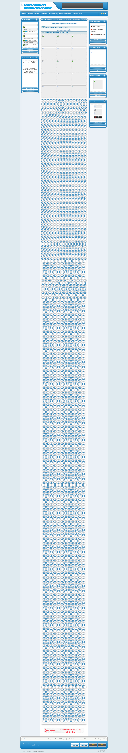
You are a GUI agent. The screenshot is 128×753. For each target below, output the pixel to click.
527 (73, 183)
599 (64, 195)
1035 (48, 268)
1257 (83, 309)
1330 (44, 326)
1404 (51, 341)
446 (55, 170)
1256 (80, 309)
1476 (51, 355)
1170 (81, 292)
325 (52, 151)
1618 (44, 385)
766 (70, 222)
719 (64, 214)
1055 (76, 270)
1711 (76, 402)
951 (85, 251)
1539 (62, 368)
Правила (36, 13)
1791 (62, 419)
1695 (62, 399)
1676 (80, 394)
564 (48, 190)
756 (85, 219)
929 (64, 248)
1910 (59, 443)
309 (48, 148)
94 (79, 112)
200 (82, 129)
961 (70, 253)
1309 (55, 321)
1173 (46, 295)
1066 (73, 273)
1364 (80, 331)
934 (79, 248)
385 (52, 161)
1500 (51, 360)
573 (76, 190)
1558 (44, 372)
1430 (58, 346)
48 (85, 105)
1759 (76, 411)
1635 (62, 387)
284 (64, 144)
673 (61, 207)
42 (68, 105)
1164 (60, 292)
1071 (48, 275)
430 (52, 168)
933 (76, 248)
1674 (73, 394)
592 (42, 195)
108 (76, 114)
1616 (80, 382)
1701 (83, 399)
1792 (66, 419)
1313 (69, 321)
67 (48, 110)
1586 (58, 377)
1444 (66, 348)
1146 (43, 290)
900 (66, 243)
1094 (43, 280)
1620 (51, 385)
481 (70, 175)
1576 (66, 375)
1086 (58, 278)
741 (85, 217)
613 (61, 197)
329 (64, 151)
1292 (80, 316)
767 (73, 222)
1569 (83, 372)
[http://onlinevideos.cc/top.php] (98, 117)
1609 (55, 382)
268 (61, 141)
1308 (51, 321)
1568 (80, 372)
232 (42, 136)
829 (79, 231)
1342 (44, 329)
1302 (73, 319)
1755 (62, 411)
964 (79, 253)
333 (76, 151)
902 (72, 243)
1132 (85, 285)
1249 (55, 309)
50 (45, 107)
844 (79, 234)
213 (76, 131)
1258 (44, 312)
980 (82, 256)
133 (61, 119)
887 (73, 241)
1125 (60, 285)
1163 (57, 292)
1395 (62, 338)
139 (79, 119)
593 (45, 195)
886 (70, 241)
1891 (76, 438)
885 (67, 241)
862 (42, 239)
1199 (48, 299)
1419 (62, 343)
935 (82, 248)
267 (58, 141)
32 (85, 102)
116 (54, 117)
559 (79, 187)
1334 (58, 326)
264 (48, 141)
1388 (80, 336)
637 (42, 202)
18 (45, 102)
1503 (62, 360)
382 (42, 161)
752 (73, 219)
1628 (80, 385)
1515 (62, 363)
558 (76, 187)
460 (52, 173)
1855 (76, 431)
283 (61, 144)
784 (79, 224)
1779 (62, 416)
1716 (51, 404)
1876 (66, 436)
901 (69, 243)
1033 (83, 265)
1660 (66, 392)
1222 (44, 304)
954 (48, 253)
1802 (58, 421)
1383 (62, 336)
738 (76, 217)
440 (82, 168)
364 (79, 156)
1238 (58, 307)
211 (70, 131)
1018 (73, 263)
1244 (80, 307)
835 (52, 234)
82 (45, 112)
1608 (51, 382)
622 (42, 200)
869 (64, 239)
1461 (83, 351)
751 (70, 219)
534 (48, 185)
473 (45, 175)
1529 (69, 365)
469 (79, 173)
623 (45, 200)
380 (82, 158)
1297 (55, 319)
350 (82, 153)
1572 (51, 375)
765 (67, 222)
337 (42, 153)
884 (64, 241)
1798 (44, 421)
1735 (76, 407)
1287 (62, 316)
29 (76, 102)
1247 (48, 309)
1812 (51, 424)
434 (64, 168)
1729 (55, 407)
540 (67, 185)
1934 (58, 448)
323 (45, 151)
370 (52, 158)
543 (76, 185)
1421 (69, 343)
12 (73, 100)
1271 (48, 314)
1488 (51, 358)
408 (76, 163)
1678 (44, 397)
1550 (58, 370)
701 (55, 212)
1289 (69, 316)
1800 (51, 421)
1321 (55, 324)
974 (64, 256)
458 (45, 173)
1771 (76, 414)
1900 (66, 441)
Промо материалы (30, 90)
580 (52, 192)
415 (52, 166)
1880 (80, 436)
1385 (69, 336)
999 (49, 260)
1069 (83, 273)
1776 (51, 416)
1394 (58, 338)
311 (54, 148)
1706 (59, 402)
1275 (62, 314)
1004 (67, 260)
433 (61, 168)
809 (64, 229)
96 (85, 112)
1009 (85, 260)
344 (64, 153)
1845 (83, 428)
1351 (76, 329)
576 (85, 190)
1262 (58, 312)
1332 (51, 326)
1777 (55, 416)
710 (82, 212)
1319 (48, 324)
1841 (69, 428)
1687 (76, 397)
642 (58, 202)
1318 (44, 324)
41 (65, 105)
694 (79, 209)
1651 (76, 389)
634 (79, 200)
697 (42, 212)
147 (58, 122)
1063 (62, 273)
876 (85, 239)
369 (48, 158)
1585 (55, 377)
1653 (83, 389)
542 (73, 185)
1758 (73, 411)
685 (52, 209)
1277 (69, 314)
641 (55, 202)
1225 (55, 304)
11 (71, 100)
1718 (58, 404)
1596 (51, 380)
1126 (64, 285)
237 (58, 136)
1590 (73, 377)
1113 (64, 282)
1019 (76, 263)
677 (73, 207)
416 (55, 166)
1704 (51, 402)
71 (59, 110)
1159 (43, 292)
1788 (51, 419)
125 (82, 117)
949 (79, 251)
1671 (62, 394)
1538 (58, 368)
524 (64, 183)
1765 (55, 414)
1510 (44, 363)
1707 (62, 402)
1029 (69, 265)
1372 (66, 334)
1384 (66, 336)
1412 (80, 341)
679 (79, 207)
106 (70, 114)
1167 (71, 292)
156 (85, 122)
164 (64, 124)
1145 (85, 287)
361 (70, 156)
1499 (48, 360)
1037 (55, 268)
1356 (51, 331)
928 (61, 248)
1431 (62, 346)
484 (79, 175)
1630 (44, 387)
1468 (66, 353)
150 (67, 122)
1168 (74, 292)
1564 (66, 372)
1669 (55, 394)
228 (76, 134)
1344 (51, 329)
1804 (66, 421)
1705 (55, 402)
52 (50, 107)
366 (85, 156)
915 (67, 246)
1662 (73, 392)
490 (52, 178)
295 (52, 146)
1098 (57, 280)
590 (82, 192)
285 (67, 144)
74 (68, 110)
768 (76, 222)
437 (73, 168)
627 (58, 200)
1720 (66, 404)
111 (85, 114)
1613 (69, 382)
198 (76, 129)
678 (76, 207)
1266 (73, 312)
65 (42, 110)
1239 (62, 307)
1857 (83, 431)
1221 (83, 302)
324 (48, 151)
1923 (62, 445)
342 (58, 153)
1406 (59, 341)
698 (45, 212)
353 (45, 156)
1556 (80, 370)
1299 (62, 319)
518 (45, 183)
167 (73, 124)
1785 (83, 416)
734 (64, 217)
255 (67, 139)
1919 (48, 445)
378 (76, 158)
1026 (58, 265)
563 (45, 190)
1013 (55, 263)
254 (64, 139)
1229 (69, 304)
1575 (62, 375)
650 (82, 202)
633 (76, 200)
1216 (66, 302)
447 (58, 170)
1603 (76, 380)
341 (55, 153)
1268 (80, 312)
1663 (76, 392)
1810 (44, 424)
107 (73, 114)
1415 (48, 343)
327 (58, 151)
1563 (62, 372)
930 (67, 248)
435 (67, 168)
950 (82, 251)
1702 (44, 402)
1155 (74, 290)
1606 (44, 382)
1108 (47, 282)
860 (82, 236)
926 (55, 248)
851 (55, 236)
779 (64, 224)
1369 (55, 334)
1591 (76, 377)
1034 (44, 268)
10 (68, 100)
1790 (58, 419)
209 (64, 131)
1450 (44, 351)
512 (73, 180)
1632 (51, 387)
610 (52, 197)
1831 (76, 426)
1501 (55, 360)
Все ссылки (97, 41)
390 (67, 161)
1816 (66, 424)
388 (61, 161)
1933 (55, 448)
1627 (76, 385)
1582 (44, 377)
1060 (51, 273)
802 (42, 229)
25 (65, 102)
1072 (51, 275)
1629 (83, 385)
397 (42, 163)
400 (52, 163)
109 (79, 114)
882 (58, 241)
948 (76, 251)
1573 (55, 375)
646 (70, 202)
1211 (48, 302)
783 (76, 224)
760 (52, 222)
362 (73, 156)
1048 (51, 270)
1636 (66, 387)
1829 (69, 426)
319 (79, 148)
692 (73, 209)
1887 (62, 438)
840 (67, 234)
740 (82, 217)
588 (76, 192)
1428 (51, 346)
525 (67, 183)
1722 (73, 404)
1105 (82, 280)
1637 (69, 387)
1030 (73, 265)
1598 (58, 380)
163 (61, 124)
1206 (73, 299)
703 (61, 212)
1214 (58, 302)
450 (67, 170)
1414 (44, 343)
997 (43, 260)
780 (67, 224)
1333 (55, 326)
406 (70, 163)
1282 (44, 316)
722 (73, 214)
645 (67, 202)
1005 (70, 260)
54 (56, 107)
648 (76, 202)
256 (70, 139)
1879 (76, 436)
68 (50, 110)
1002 (60, 260)
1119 (84, 282)
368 (45, 158)
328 (61, 151)
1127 (67, 285)
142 (42, 122)
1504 (66, 360)
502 (42, 180)
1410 (73, 341)
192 (58, 129)
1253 (69, 309)
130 (52, 119)
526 (70, 183)
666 (85, 204)
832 (42, 234)
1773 (83, 414)
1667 (48, 394)
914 (64, 246)
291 (85, 144)
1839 (62, 428)
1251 (62, 309)
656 (55, 204)
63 (82, 107)
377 (73, 158)
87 (59, 112)
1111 (57, 282)
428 (45, 168)
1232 (80, 304)
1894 (44, 441)
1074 (58, 275)
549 (48, 187)
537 (58, 185)
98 (45, 114)
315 (67, 148)
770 (82, 222)
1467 (62, 353)
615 (67, 197)
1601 (69, 380)
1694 (58, 399)
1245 (83, 307)
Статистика (44, 13)
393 (76, 161)
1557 (83, 370)
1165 (64, 292)
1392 (51, 338)
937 (42, 251)
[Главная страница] (101, 14)
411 (85, 163)
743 (45, 219)
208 (61, 131)
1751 (48, 411)
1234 (44, 307)
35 (48, 105)
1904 (80, 441)
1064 (66, 273)
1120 (43, 285)
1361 (69, 331)
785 (82, 224)
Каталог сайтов (53, 13)
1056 (80, 270)
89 (65, 112)
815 (82, 229)
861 (85, 236)
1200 (51, 299)
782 (73, 224)
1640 (80, 387)
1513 (55, 363)
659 (64, 204)
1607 (48, 382)
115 (52, 117)
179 (64, 127)
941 (55, 251)
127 (42, 119)
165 (67, 124)
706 (70, 212)
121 (69, 117)
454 (79, 170)
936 (85, 248)
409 (79, 163)
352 (42, 156)
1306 (44, 321)
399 (48, 163)
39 (59, 105)
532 (42, 185)
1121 (46, 285)
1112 (61, 282)
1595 (48, 380)
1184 (85, 295)
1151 (60, 290)
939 (48, 251)
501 (85, 178)
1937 (69, 448)
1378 (44, 336)
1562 (58, 372)
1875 (62, 436)
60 (73, 107)
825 (67, 231)
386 (55, 161)
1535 (48, 368)
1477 (55, 355)
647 (73, 202)
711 (85, 212)
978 (76, 256)
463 (61, 173)
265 (52, 141)
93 (76, 112)
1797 (83, 419)
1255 (76, 309)
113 (46, 117)
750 (67, 219)
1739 (48, 409)
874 (79, 239)
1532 (80, 365)
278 (45, 144)
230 (82, 134)
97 (42, 114)
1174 (50, 295)
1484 (80, 355)
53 (53, 107)
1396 (66, 338)
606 (85, 195)
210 (67, 131)
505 (52, 180)
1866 (73, 433)
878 (45, 241)
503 (45, 180)
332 (73, 151)
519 (48, 183)
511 (70, 180)
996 (85, 258)
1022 (44, 265)
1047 (48, 270)
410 (82, 163)
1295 (48, 319)
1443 (62, 348)
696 (85, 209)
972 (58, 256)
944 (64, 251)
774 (48, 224)
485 (82, 175)
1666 (44, 394)
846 (85, 234)
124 (79, 117)
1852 (66, 431)
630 (67, 200)
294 (48, 146)
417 (58, 166)
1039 (62, 268)
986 (55, 258)
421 (70, 166)
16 (85, 100)
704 (64, 212)
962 (73, 253)
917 (73, 246)
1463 (48, 353)
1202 (58, 299)
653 (45, 204)
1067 (76, 273)
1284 (51, 316)
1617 (83, 382)
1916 (80, 443)
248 (45, 139)
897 (58, 243)
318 (76, 148)
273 (76, 141)
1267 (76, 312)
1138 (60, 287)
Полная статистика (30, 88)
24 (62, 102)
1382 (58, 336)
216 (85, 131)
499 (79, 178)
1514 (58, 363)
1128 (71, 285)
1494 (73, 358)
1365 (83, 331)
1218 (73, 302)
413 (45, 166)
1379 (48, 336)
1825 (55, 426)
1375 (76, 334)
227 (73, 134)
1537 (55, 368)
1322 (58, 324)
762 (58, 222)
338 (45, 153)
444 (48, 170)
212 (73, 131)
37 (53, 105)
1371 (62, 334)
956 (55, 253)
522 (58, 183)
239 (64, 136)
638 (45, 202)
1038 (58, 268)
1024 (51, 265)
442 (42, 170)
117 (57, 117)
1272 (51, 314)
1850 (58, 431)
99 (48, 114)
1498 (44, 360)
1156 (78, 290)
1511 (48, 363)
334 (79, 151)
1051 (62, 270)
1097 (53, 280)
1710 (73, 402)
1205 (69, 299)
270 (67, 141)
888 (76, 241)
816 (85, 229)
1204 (66, 299)
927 (58, 248)
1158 (85, 290)
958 (61, 253)
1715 (48, 404)
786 (85, 224)
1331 (48, 326)
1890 (73, 438)
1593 (83, 377)
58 (68, 107)
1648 (66, 389)
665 (82, 204)
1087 (62, 278)
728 (45, 217)
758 (45, 222)
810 (67, 229)
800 (82, 226)
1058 (44, 273)
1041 (69, 268)
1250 (58, 309)
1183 (81, 295)
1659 (62, 392)
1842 (73, 428)
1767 (62, 414)
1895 (48, 441)
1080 (80, 275)
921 (85, 246)
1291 (76, 316)
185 (82, 127)
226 (70, 134)
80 (85, 110)
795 (67, 226)
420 (67, 166)
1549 (55, 370)
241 (70, 136)
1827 (62, 426)
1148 (50, 290)
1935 (62, 448)
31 (82, 102)
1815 (62, 424)
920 (82, 246)
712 (42, 214)
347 (73, 153)
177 (58, 127)
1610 (59, 382)
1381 (55, 336)
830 (82, 231)
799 (79, 226)
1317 (83, 321)
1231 (76, 304)
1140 (67, 287)
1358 (58, 331)
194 (64, 129)
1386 (73, 336)
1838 (58, 428)
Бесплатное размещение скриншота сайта (56, 27)
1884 (51, 438)
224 (64, 134)
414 (48, 166)
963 (76, 253)
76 (73, 110)
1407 (62, 341)
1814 (58, 424)
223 (61, 134)
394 (79, 161)
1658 (58, 392)
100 (51, 114)
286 (70, 144)
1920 (51, 445)
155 (82, 122)
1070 (44, 275)
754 (79, 219)
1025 (55, 265)
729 (48, 217)
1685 (69, 397)
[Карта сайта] (105, 14)
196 (70, 129)
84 (50, 112)
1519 (76, 363)
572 (73, 190)
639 (48, 202)
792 (58, 226)
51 (48, 107)
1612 (66, 382)
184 (79, 127)
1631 (48, 387)
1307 (48, 321)
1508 (80, 360)
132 (58, 119)
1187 (50, 297)
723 (76, 214)
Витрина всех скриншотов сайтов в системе (56, 32)
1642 (44, 389)
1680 (51, 397)
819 (48, 231)
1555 (76, 370)
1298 (58, 319)
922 (42, 248)
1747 (76, 409)
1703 (48, 402)
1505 (69, 360)
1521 (83, 363)
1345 (55, 329)
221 (55, 134)
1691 (48, 399)
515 (82, 180)
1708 (66, 402)
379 (79, 158)
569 (64, 190)
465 (67, 173)
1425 (83, 343)
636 (85, 200)
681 (85, 207)
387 (58, 161)
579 (48, 192)
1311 (62, 321)
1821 (83, 424)
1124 (57, 285)
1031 (76, 265)
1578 (73, 375)
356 (55, 156)
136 (70, 119)
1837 (55, 428)
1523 (48, 365)
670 (52, 207)
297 (58, 146)
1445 (69, 348)
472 (42, 175)
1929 (83, 445)
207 (58, 131)
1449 (83, 348)
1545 (83, 368)
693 (76, 209)
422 (73, 166)
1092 (80, 278)
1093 (83, 278)
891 (85, 241)
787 (42, 226)
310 (52, 148)
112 (43, 117)
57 (65, 107)
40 (62, 105)
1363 (76, 331)
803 (45, 229)
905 (81, 243)
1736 (80, 407)
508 (61, 180)
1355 (48, 331)
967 (42, 256)
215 (82, 131)
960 (67, 253)
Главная (24, 13)
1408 (66, 341)
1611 (62, 382)
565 (52, 190)
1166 (67, 292)
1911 (62, 443)
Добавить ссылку (98, 39)
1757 (69, 411)
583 (61, 192)
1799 (48, 421)
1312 (66, 321)
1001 (56, 260)
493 (61, 178)
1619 (48, 385)
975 (67, 256)
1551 (62, 370)
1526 (58, 365)
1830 (73, 426)
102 (57, 114)
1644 (51, 389)
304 (79, 146)
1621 (55, 385)
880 (52, 241)
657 (58, 204)
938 (45, 251)
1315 (76, 321)
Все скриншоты (97, 70)
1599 (62, 380)
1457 (69, 351)
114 (49, 117)
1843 (76, 428)
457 (42, 173)
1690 (44, 399)
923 (45, 248)
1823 (48, 426)
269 (64, 141)
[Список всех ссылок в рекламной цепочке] (22, 5)
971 (55, 256)
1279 (76, 314)
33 (42, 105)
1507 (76, 360)
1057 (83, 270)
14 (79, 100)
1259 (48, 312)
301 (70, 146)
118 (60, 117)
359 (64, 156)
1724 (80, 404)
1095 (46, 280)
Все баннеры (98, 95)
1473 (83, 353)
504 (48, 180)
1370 (58, 334)
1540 (66, 368)
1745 (69, 409)
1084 (51, 278)
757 (42, 222)
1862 (58, 433)
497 (73, 178)
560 (82, 187)
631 (70, 200)
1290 (73, 316)
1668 (51, 394)
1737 (83, 407)
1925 (69, 445)
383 (45, 161)
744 (48, 219)
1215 (62, 302)
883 (61, 241)
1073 (55, 275)
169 (79, 124)
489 (48, 178)
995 (82, 258)
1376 (80, 334)
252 (58, 139)
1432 (66, 346)
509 (64, 180)
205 (52, 131)
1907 (48, 443)
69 (53, 110)
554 (64, 187)
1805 (69, 421)
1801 (55, 421)
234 (48, 136)
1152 (64, 290)
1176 (57, 295)
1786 (44, 419)
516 (85, 180)
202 (42, 131)
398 (45, 163)
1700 (80, 399)
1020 (80, 263)
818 (45, 231)
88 (62, 112)
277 (42, 144)
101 (54, 114)
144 (48, 122)
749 (64, 219)
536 (55, 185)
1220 (80, 302)
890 (82, 241)
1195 (78, 297)
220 (52, 134)
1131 (81, 285)
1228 (66, 304)
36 (50, 105)
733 (61, 217)
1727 (48, 407)
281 (55, 144)
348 (76, 153)
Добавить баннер (98, 93)
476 (55, 175)
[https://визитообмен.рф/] (97, 84)
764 (64, 222)
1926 (73, 445)
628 (61, 200)
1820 (80, 424)
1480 (66, 355)
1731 (62, 407)
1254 (73, 309)
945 (67, 251)
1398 (73, 338)
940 (52, 251)
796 (70, 226)
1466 (58, 353)
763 (61, 222)
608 (45, 197)
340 (52, 153)
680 (82, 207)
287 (73, 144)
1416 (51, 343)
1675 (76, 394)
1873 (55, 436)
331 (70, 151)
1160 (46, 292)
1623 (62, 385)
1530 (73, 365)
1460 (80, 351)
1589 (69, 377)
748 (61, 219)
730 (52, 217)
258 (76, 139)
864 (48, 239)
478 (61, 175)
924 (48, 248)
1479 (62, 355)
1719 (62, 404)
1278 (73, 314)
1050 (58, 270)
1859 (48, 433)
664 (79, 204)
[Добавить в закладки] (103, 14)
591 (85, 192)
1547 (48, 370)
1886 (58, 438)
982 (42, 258)
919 (79, 246)
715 (52, 214)
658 (61, 204)
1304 (80, 319)
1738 (44, 409)
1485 (83, 355)
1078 (73, 275)
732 (58, 217)
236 (55, 136)
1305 (83, 319)
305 (82, 146)
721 (70, 214)
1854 (73, 431)
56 (62, 107)
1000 (52, 260)
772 (42, 224)
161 (55, 124)
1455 (62, 351)
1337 (69, 326)
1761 (83, 411)
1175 (53, 295)
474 (48, 175)
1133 (43, 287)
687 (58, 209)
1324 (66, 324)
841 (70, 234)
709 (79, 212)
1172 (43, 295)
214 (79, 131)
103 (60, 114)
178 (61, 127)
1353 (83, 329)
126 (85, 117)
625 (52, 200)
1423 (76, 343)
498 (76, 178)
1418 (58, 343)
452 (73, 170)
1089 (69, 278)
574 (79, 190)
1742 (58, 409)
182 (73, 127)
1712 (80, 402)
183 (76, 127)
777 (58, 224)
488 (45, 178)
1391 (48, 338)
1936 (66, 448)
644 (64, 202)
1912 (66, 443)
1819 (76, 424)
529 (79, 183)
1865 (69, 433)
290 (82, 144)
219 (48, 134)
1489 (55, 358)
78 (79, 110)
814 (79, 229)
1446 (73, 348)
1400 (80, 338)
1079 (76, 275)
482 (73, 175)
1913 (69, 443)
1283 (48, 316)
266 (55, 141)
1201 (55, 299)
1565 (69, 372)
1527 (62, 365)
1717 (55, 404)
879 (48, 241)
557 (73, 187)
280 (52, 144)
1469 (69, 353)
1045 (83, 268)
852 (58, 236)
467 (73, 173)
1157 (81, 290)
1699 (76, 399)
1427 (48, 346)
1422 (73, 343)
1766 (58, 414)
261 (85, 139)
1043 (76, 268)
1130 (78, 285)
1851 (62, 431)
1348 (66, 329)
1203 (62, 299)
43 (71, 105)
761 (55, 222)
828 (76, 231)
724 (79, 214)
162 (58, 124)
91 (71, 112)
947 (73, 251)
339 (48, 153)
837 (58, 234)
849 (48, 236)
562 (42, 190)
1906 (44, 443)
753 (76, 219)
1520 (80, 363)
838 (61, 234)
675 (67, 207)
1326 (73, 324)
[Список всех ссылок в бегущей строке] (46, 19)
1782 (73, 416)
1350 (73, 329)
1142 (74, 287)
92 (73, 112)
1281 (83, 314)
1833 (83, 426)
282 (58, 144)
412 (42, 166)
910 (52, 246)
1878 (73, 436)
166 (70, 124)
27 (71, 102)
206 (55, 131)
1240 (66, 307)
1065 (69, 273)
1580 (80, 375)
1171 (85, 292)
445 (52, 170)
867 (58, 239)
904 (78, 243)
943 (61, 251)
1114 (67, 282)
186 (85, 127)
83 (48, 112)
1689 (83, 397)
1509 (83, 360)
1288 (66, 316)
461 (55, 173)
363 (76, 156)
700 (52, 212)
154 (79, 122)
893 (46, 243)
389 (64, 161)
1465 (55, 353)
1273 (55, 314)
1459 (76, 351)
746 (55, 219)
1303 (76, 319)
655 (52, 204)
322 (42, 151)
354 (48, 156)
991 (70, 258)
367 (42, 158)
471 (85, 173)
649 (79, 202)
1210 (44, 302)
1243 (76, 307)
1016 (66, 263)
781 (70, 224)
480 (67, 175)
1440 (51, 348)
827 (73, 231)
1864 (66, 433)
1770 (73, 414)
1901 (69, 441)
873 (76, 239)
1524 (51, 365)
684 (48, 209)
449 (64, 170)
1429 (55, 346)
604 (79, 195)
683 (45, 209)
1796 (80, 419)
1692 (51, 399)
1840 (66, 428)
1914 (73, 443)
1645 (55, 389)
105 (67, 114)
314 (64, 148)
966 (85, 253)
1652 (80, 389)
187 (42, 129)
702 (58, 212)
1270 (44, 314)
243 (76, 136)
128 (45, 119)
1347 (62, 329)
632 (73, 200)
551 (55, 187)
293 (45, 146)
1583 (48, 377)
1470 (73, 353)
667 (42, 207)
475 (52, 175)
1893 (83, 438)
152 (73, 122)
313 (61, 148)
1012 (51, 263)
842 (73, 234)
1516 (66, 363)
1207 (76, 299)
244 (79, 136)
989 (64, 258)
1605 (83, 380)
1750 (44, 411)
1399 (76, 338)
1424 (80, 343)
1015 (62, 263)
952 (42, 253)
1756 (66, 411)
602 (73, 195)
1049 (55, 270)
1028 (66, 265)
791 (55, 226)
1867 (76, 433)
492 (58, 178)
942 (58, 251)
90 (68, 112)
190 (52, 129)
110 (82, 114)
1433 (69, 346)
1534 (44, 368)
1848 (51, 431)
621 (85, 197)
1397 (69, 338)
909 (48, 246)
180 (67, 127)
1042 (73, 268)
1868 (80, 433)
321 (85, 148)
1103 (75, 280)
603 (76, 195)
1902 (73, 441)
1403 (48, 341)
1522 (44, 365)
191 (55, 129)
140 (82, 119)
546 (85, 185)
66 (45, 110)
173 (45, 127)
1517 (69, 363)
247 (42, 139)
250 (52, 139)
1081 (83, 275)
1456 (66, 351)
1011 (48, 263)
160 (52, 124)
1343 (48, 329)
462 (58, 173)
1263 (62, 312)
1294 (44, 319)
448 (61, 170)
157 (42, 124)
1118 (81, 282)
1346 (58, 329)
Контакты (30, 13)
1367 (48, 334)
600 (67, 195)
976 (70, 256)
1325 (69, 324)
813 (76, 229)
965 (82, 253)
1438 (44, 348)
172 (42, 127)
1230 (73, 304)
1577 (69, 375)
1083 (48, 278)
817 (42, 231)
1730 (58, 407)
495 (67, 178)
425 (82, 166)
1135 (50, 287)
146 (55, 122)
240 (67, 136)
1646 (58, 389)
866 (55, 239)
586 (70, 192)
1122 (50, 285)
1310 (59, 321)
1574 (58, 375)
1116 (74, 282)
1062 (58, 273)
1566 (73, 372)
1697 (69, 399)
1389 (83, 336)
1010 (44, 263)
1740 (51, 409)
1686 (73, 397)
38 (56, 105)
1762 (44, 414)
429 (48, 168)
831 (85, 231)
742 (42, 219)
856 (70, 236)
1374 (73, 334)
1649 (69, 389)
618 (76, 197)
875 (82, 239)
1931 (48, 448)
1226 (58, 304)
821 (55, 231)
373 (61, 158)
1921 (55, 445)
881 (55, 241)
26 (68, 102)
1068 (80, 273)
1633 (55, 387)
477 (58, 175)
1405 (55, 341)
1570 (44, 375)
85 (53, 112)
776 (55, 224)
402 (58, 163)
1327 (76, 324)
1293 (83, 316)
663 (76, 204)
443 (45, 170)
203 (45, 131)
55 (59, 107)
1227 (62, 304)
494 (64, 178)
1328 (80, 324)
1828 (66, 426)
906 (84, 243)
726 (85, 214)
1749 (83, 409)
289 (79, 144)
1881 (83, 436)
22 (56, 102)
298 (61, 146)
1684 (66, 397)
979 (79, 256)
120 (66, 117)
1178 (64, 295)
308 (45, 148)
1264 (66, 312)
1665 (83, 392)
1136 (53, 287)
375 (67, 158)
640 (52, 202)
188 (45, 129)
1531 (76, 365)
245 (82, 136)
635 (82, 200)
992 (73, 258)
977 (73, 256)
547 (42, 187)
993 (76, 258)
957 (58, 253)
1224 (51, 304)
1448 (80, 348)
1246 (44, 309)
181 (70, 127)
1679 (48, 397)
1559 (48, 372)
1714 (44, 404)
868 (61, 239)
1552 (66, 370)
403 (61, 163)
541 (70, 185)
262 (42, 141)
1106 (85, 280)
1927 (76, 445)
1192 (67, 297)
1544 (80, 368)
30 (79, 102)
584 (64, 192)
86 (56, 112)
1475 (48, 355)
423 (76, 166)
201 (85, 129)
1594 (44, 380)
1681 (55, 397)
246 (85, 136)
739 (79, 217)
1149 (53, 290)
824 (64, 231)
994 (79, 258)
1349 (69, 329)
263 (45, 141)
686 (55, 209)
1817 (69, 424)
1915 (76, 443)
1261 (55, 312)
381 (85, 158)
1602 (73, 380)
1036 (51, 268)
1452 (51, 351)
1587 (62, 377)
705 (67, 212)
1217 (69, 302)
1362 (73, 331)
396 (85, 161)
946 (70, 251)
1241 (69, 307)
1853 (69, 431)
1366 (44, 334)
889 (79, 241)
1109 (50, 282)
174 (48, 127)
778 (61, 224)
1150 (57, 290)
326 (55, 151)
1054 (73, 270)
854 (64, 236)
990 (67, 258)
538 (61, 185)
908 (45, 246)
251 (55, 139)
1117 (78, 282)
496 (70, 178)
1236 (51, 307)
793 (61, 226)
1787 (48, 419)
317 (73, 148)
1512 (51, 363)
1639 (76, 387)
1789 (55, 419)
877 (42, 241)
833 (45, 234)
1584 (51, 377)
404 (64, 163)
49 (42, 107)
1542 (73, 368)
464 (64, 173)
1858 (44, 433)
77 (76, 110)
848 (45, 236)
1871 (48, 436)
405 (67, 163)
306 (85, 146)
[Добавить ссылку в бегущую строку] (44, 19)
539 (64, 185)
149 (64, 122)
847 (42, 236)
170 (82, 124)
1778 (58, 416)
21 (53, 102)
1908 (51, 443)
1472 (80, 353)
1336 (66, 326)
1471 (76, 353)
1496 (80, 358)
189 (48, 129)
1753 (55, 411)
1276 (66, 314)
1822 (44, 426)
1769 (69, 414)
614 (64, 197)
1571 (48, 375)
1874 (58, 436)
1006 (74, 260)
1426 (44, 346)
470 (82, 173)
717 (58, 214)
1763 (48, 414)
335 (82, 151)
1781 (69, 416)
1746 (73, 409)
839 (64, 234)
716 (55, 214)
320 (82, 148)
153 (76, 122)
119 (63, 117)
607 (42, 197)
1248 (51, 309)
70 (56, 110)
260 (82, 139)
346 (70, 153)
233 (45, 136)
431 (55, 168)
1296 (51, 319)
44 (73, 105)
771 (85, 222)
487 (42, 178)
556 (70, 187)
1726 (44, 407)
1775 (48, 416)
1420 (66, 343)
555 (67, 187)
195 (67, 129)
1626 (73, 385)
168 (76, 124)
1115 (71, 282)
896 (55, 243)
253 (61, 139)
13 (76, 100)
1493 (69, 358)
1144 (81, 287)
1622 (58, 385)
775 (52, 224)
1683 (62, 397)
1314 (73, 321)
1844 (80, 428)
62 (79, 107)
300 (67, 146)
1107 (43, 282)
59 (71, 107)
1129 (74, 285)
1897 (55, 441)
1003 (63, 260)
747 (58, 219)
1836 (51, 428)
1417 (55, 343)
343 (61, 153)
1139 (64, 287)
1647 (62, 389)
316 (70, 148)
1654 (44, 392)
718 (61, 214)
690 (67, 209)
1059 (48, 273)
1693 (55, 399)
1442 (58, 348)
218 (45, 134)
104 (64, 114)
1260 (51, 312)
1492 (66, 358)
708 (76, 212)
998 (46, 260)
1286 (58, 316)
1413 (83, 341)
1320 (51, 324)
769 (79, 222)
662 (73, 204)
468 (76, 173)
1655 (48, 392)
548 (45, 187)
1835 (48, 428)
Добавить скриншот (98, 67)
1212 (51, 302)
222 (58, 134)
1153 (67, 290)
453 (76, 170)
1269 (83, 312)
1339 (76, 326)
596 (55, 195)
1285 (55, 316)
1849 (55, 431)
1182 (78, 295)
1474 (44, 355)
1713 (83, 402)
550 (52, 187)
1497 (83, 358)
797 (73, 226)
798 (76, 226)
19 (48, 102)
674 (64, 207)
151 (70, 122)
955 (52, 253)
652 (42, 204)
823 (61, 231)
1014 (58, 263)
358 (61, 156)
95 (82, 112)
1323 (62, 324)
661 (70, 204)
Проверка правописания (65, 13)
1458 (73, 351)
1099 (61, 280)
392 (73, 161)
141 (85, 119)
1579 (76, 375)
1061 (55, 273)
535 (52, 185)
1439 (48, 348)
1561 (55, 372)
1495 (76, 358)
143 (45, 122)
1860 (51, 433)
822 (58, 231)
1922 (58, 445)
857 (73, 236)
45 (76, 105)
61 (76, 107)
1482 (73, 355)
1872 (51, 436)
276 (85, 141)
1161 (50, 292)
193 (61, 129)
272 (73, 141)
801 (85, 226)
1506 (73, 360)
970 (52, 256)
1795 (76, 419)
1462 (44, 353)
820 (52, 231)
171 (85, 124)
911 (54, 246)
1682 (58, 397)
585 (67, 192)
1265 (69, 312)
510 (67, 180)
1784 (80, 416)
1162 (53, 292)
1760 (80, 411)
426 (85, 166)
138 (76, 119)
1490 (58, 358)
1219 (76, 302)
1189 (57, 297)
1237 (55, 307)
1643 (48, 389)
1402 (44, 341)
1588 (66, 377)
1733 (69, 407)
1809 (83, 421)
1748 (80, 409)
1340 (80, 326)
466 (70, 173)
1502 (58, 360)
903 (75, 243)
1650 (73, 389)
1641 (83, 387)
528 (76, 183)
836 (55, 234)
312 (58, 148)
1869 (83, 433)
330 (67, 151)
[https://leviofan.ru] (98, 113)
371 (55, 158)
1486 (44, 358)
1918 (44, 445)
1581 (83, 375)
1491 (62, 358)
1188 (53, 297)
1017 (69, 263)
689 (64, 209)
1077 (69, 275)
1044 (80, 268)
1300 (66, 319)
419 (64, 166)
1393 (55, 338)
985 (52, 258)
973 (61, 256)
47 (82, 105)
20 (50, 102)
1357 (55, 331)
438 (76, 168)
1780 (66, 416)
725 (82, 214)
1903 (76, 441)
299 (64, 146)
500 (82, 178)
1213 (55, 302)
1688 (80, 397)
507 (58, 180)
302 (73, 146)
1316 (80, 321)
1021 (83, 263)
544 (79, 185)
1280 (80, 314)
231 (85, 134)
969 (48, 256)
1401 (83, 338)
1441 (55, 348)
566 (55, 190)
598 (61, 195)
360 (67, 156)
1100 (64, 280)
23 (59, 102)
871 (70, 239)
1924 (66, 445)
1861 (55, 433)
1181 (74, 295)
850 (52, 236)
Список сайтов (30, 49)
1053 (69, 270)
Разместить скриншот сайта (64, 29)
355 (52, 156)
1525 (55, 365)
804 (48, 229)
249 (48, 139)
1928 (80, 445)
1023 (48, 265)
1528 (66, 365)
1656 (51, 392)
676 (70, 207)
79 (82, 110)
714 (48, 214)
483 (76, 175)
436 (70, 168)
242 (73, 136)
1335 (62, 326)
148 (61, 122)
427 (42, 168)
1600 (66, 380)
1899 (62, 441)
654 (48, 204)
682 (42, 209)
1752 (51, 411)
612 (58, 197)
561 (85, 187)
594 (48, 195)
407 (73, 163)
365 (82, 156)
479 (64, 175)
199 (79, 129)
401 (55, 163)
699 (48, 212)
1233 (83, 304)
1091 (76, 278)
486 (85, 175)
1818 (73, 424)
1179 (67, 295)
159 (48, 124)
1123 (53, 285)
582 (58, 192)
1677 (83, 394)
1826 (58, 426)
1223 (48, 304)
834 (48, 234)
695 (82, 209)
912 (58, 246)
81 (42, 112)
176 (55, 127)
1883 (48, 438)
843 (76, 234)
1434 (73, 346)
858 (76, 236)
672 (58, 207)
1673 (69, 394)
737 (73, 217)
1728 (51, 407)
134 (64, 119)
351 (85, 153)
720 (67, 214)
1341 (83, 326)
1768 (66, 414)
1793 (69, 419)
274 (79, 141)
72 (62, 110)
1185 (43, 297)
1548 (51, 370)
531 (85, 183)
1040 (66, 268)
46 (79, 105)
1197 (85, 297)
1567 (76, 372)
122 (72, 117)
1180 (71, 295)
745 (52, 219)
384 (48, 161)
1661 (69, 392)
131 (55, 119)
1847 (48, 431)
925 (52, 248)
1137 (57, 287)
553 (61, 187)
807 (58, 229)
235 (52, 136)
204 (48, 131)
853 (61, 236)
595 (52, 195)
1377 (83, 334)
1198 (44, 299)
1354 (44, 331)
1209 (83, 299)
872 (73, 239)
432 (58, 168)
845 (82, 234)
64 (85, 107)
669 (48, 207)
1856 (80, 431)
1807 (76, 421)
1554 (73, 370)
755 (82, 219)
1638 (73, 387)
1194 (74, 297)
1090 (73, 278)
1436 (80, 346)
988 (61, 258)
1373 (69, 334)
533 (45, 185)
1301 (69, 319)
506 (55, 180)
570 (67, 190)
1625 (69, 385)
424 (79, 166)
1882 (44, 438)
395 (82, 161)
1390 (44, 338)
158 (45, 124)
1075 (62, 275)
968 (45, 256)
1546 (44, 370)
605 (82, 195)
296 (55, 146)
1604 (80, 380)
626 (55, 200)
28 (73, 102)
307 (42, 148)
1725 (83, 404)
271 (70, 141)
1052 (66, 270)
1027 (62, 265)
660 (67, 204)
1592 (80, 377)
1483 (76, 355)
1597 (55, 380)
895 (52, 243)
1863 (62, 433)
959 (64, 253)
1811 (48, 424)
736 (70, 217)
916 (70, 246)
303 (76, 146)
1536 (51, 368)
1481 (69, 355)
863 (45, 239)
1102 (71, 280)
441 (85, 168)
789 (48, 226)
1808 (80, 421)
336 (85, 151)
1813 (55, 424)
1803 (62, 421)
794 (64, 226)
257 (73, 139)
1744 (66, 409)
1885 (55, 438)
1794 (73, 419)
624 (48, 200)
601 (70, 195)
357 (58, 156)
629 (64, 200)
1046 (44, 270)
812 (73, 229)
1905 (83, 441)
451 (70, 170)
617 (73, 197)
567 (58, 190)
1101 (68, 280)
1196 (81, 297)
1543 (76, 368)
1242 (73, 307)
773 (45, 224)
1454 (58, 351)
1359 (62, 331)
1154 (71, 290)
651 (85, 202)
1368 (51, 334)
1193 (71, 297)
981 (85, 256)
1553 (69, 370)
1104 (78, 280)
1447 (76, 348)
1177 (60, 295)
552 (58, 187)
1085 (55, 278)
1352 (80, 329)
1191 (64, 297)
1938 (73, 448)
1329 (83, 324)
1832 (80, 426)
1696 (66, 399)
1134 (46, 287)
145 (52, 122)
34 (45, 105)
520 (52, 183)
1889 (69, 438)
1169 (78, 292)
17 (42, 102)
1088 (66, 278)
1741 (55, 409)
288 (76, 144)
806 (55, 229)
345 (67, 153)
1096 (50, 280)
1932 (51, 448)
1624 (66, 385)
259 (79, 139)
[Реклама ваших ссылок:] (98, 58)
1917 (83, 443)
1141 (71, 287)
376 (70, 158)
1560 (51, 372)
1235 (48, 307)
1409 (69, 341)
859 (79, 236)
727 (42, 217)
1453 (55, 351)
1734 (73, 407)
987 (58, 258)
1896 (51, 441)
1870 (44, 436)
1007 (77, 260)
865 (52, 239)
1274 (58, 314)
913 (61, 246)
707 (73, 212)
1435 (76, 346)
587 (73, 192)
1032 (80, 265)
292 (42, 146)
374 (64, 158)
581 (55, 192)
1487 (48, 358)
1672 (66, 394)
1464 (51, 353)
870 (67, 239)
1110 (54, 282)
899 (63, 243)
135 (67, 119)
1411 (76, 341)
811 (70, 229)
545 (82, 185)
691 (70, 209)
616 (70, 197)
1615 (76, 382)
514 (79, 180)
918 (76, 246)
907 (42, 246)
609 (48, 197)
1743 (62, 409)
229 (79, 134)
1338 (73, 326)
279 (48, 144)
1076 (66, 275)
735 (67, 217)
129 (48, 119)
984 (48, 258)
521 (55, 183)
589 (79, 192)
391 (70, 161)
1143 (78, 287)
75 (71, 110)
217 (42, 134)
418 (61, 166)
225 (67, 134)
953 (45, 253)
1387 (76, 336)
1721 (69, 404)
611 (54, 197)
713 (45, 214)
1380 (51, 336)
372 (58, 158)
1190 (60, 297)
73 (65, 110)
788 (45, 226)
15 (82, 100)
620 (82, 197)
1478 (58, 355)
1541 (69, 368)
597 (58, 195)
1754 (58, 411)
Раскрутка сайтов (77, 13)
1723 (76, 404)
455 (82, 170)
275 (82, 141)
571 (70, 190)
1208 (80, 299)
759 (48, 222)
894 (49, 243)
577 (42, 192)
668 (45, 207)
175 (52, 127)
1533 (83, 365)
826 (70, 231)
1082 (44, 278)
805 (52, 229)
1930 (44, 448)
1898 (58, 441)
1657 (55, 392)
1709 (69, 402)
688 (61, 209)
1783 (76, 416)
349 (79, 153)
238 (61, 136)
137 (73, 119)
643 (61, 202)
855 (67, 236)
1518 (73, 363)
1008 (81, 260)
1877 (69, 436)
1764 (51, 414)
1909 (55, 443)
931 (70, 248)
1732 (66, 407)
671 (55, 207)
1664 (80, 392)
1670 (58, 394)
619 (79, 197)
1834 (44, 428)
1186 (46, 297)
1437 (83, 346)
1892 (80, 438)
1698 (73, 399)
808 (61, 229)
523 (61, 183)
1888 (66, 438)
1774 (44, 416)
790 (52, 226)
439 (79, 168)
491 (55, 178)
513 (76, 180)
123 (76, 117)
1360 (66, 331)
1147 (46, 290)
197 (73, 129)
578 (45, 192)
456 (85, 170)
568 (61, 190)
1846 (44, 431)
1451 (48, 351)
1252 (66, 309)
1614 (73, 382)
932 (73, 248)
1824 (51, 426)
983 (45, 258)
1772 (80, 414)
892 (43, 243)
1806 (73, 421)
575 (82, 190)
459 (48, 173)
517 (42, 183)
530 (82, 183)
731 (55, 217)
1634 (58, 387)
